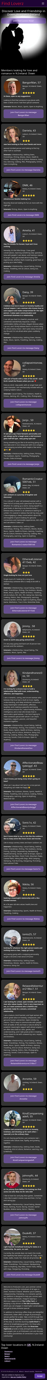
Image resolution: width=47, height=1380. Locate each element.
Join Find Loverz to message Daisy (23, 348)
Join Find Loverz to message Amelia (23, 276)
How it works (29, 1372)
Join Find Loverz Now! (23, 20)
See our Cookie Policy (18, 1377)
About (21, 1372)
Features (38, 1372)
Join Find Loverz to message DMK (23, 215)
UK (29, 1345)
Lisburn (7, 1361)
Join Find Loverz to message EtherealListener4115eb (23, 609)
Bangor (7, 1354)
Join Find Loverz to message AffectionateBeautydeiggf (23, 805)
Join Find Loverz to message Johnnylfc (23, 1216)
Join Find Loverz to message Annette (23, 1097)
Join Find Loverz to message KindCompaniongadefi (23, 1158)
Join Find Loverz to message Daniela (23, 170)
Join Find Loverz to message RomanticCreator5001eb (23, 543)
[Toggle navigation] (43, 3)
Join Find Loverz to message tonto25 (23, 971)
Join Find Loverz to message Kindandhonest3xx (23, 746)
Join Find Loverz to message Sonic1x (23, 869)
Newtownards (10, 1358)
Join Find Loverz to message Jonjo (23, 464)
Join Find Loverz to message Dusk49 (23, 1274)
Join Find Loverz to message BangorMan (23, 113)
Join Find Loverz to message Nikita (23, 919)
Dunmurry (8, 1351)
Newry (7, 1356)
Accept (40, 1376)
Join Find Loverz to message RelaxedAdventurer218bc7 (23, 1062)
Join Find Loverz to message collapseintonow (23, 403)
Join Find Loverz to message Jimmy (23, 658)
